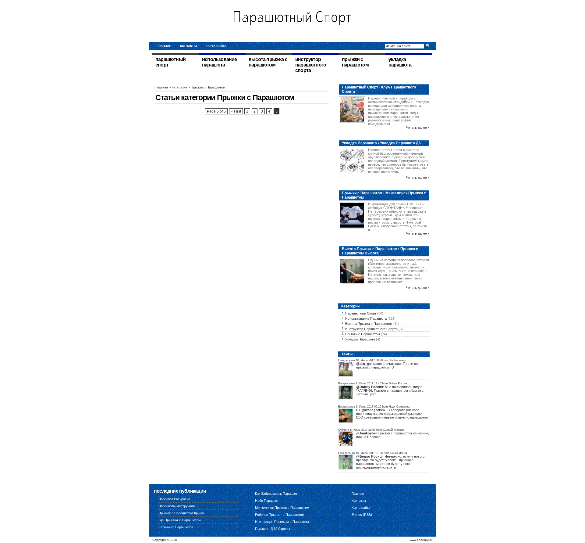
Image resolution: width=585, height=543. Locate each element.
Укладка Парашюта (360, 339)
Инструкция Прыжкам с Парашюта (282, 521)
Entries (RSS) (362, 514)
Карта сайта (216, 46)
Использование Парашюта (366, 318)
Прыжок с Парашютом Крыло (181, 513)
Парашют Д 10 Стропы (272, 528)
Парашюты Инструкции (176, 506)
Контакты (188, 46)
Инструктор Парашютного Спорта (371, 329)
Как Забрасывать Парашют (276, 493)
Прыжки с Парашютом (362, 334)
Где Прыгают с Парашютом (179, 520)
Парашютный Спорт (360, 313)
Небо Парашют (266, 500)
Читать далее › (417, 127)
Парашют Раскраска (174, 499)
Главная (164, 46)
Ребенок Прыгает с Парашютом (279, 514)
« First (236, 111)
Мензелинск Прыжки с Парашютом (282, 507)
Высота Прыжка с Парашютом (368, 323)
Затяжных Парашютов (175, 527)
